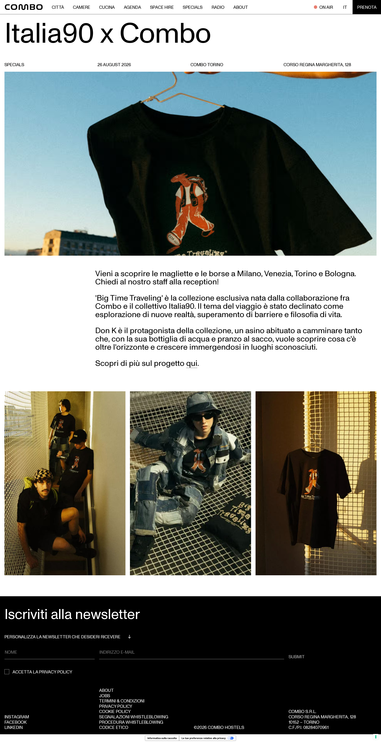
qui (191, 363)
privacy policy (55, 671)
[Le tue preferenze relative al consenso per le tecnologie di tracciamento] (376, 737)
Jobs (104, 695)
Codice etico (113, 727)
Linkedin (13, 727)
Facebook (15, 722)
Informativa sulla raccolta (162, 738)
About (106, 690)
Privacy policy (115, 706)
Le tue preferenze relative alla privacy (204, 738)
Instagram (16, 716)
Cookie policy (115, 711)
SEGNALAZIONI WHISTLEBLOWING (133, 716)
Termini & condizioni (122, 700)
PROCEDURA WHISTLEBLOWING (131, 722)
